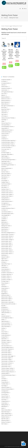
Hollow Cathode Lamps (6, 201)
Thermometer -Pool (5, 366)
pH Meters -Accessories (6, 272)
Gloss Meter (4, 187)
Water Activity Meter (6, 410)
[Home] (1, 17)
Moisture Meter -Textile (6, 250)
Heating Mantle (4, 197)
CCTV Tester (4, 116)
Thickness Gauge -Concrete (7, 370)
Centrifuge (3, 119)
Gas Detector (4, 185)
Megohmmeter (4, 224)
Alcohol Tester (4, 86)
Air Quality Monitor (5, 83)
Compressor (4, 138)
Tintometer (3, 380)
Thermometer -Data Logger (7, 356)
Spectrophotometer (5, 324)
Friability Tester (4, 182)
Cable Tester (4, 111)
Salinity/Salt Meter (5, 312)
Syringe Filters (4, 337)
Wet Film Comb (4, 418)
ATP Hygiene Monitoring (6, 91)
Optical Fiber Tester (5, 264)
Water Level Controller (6, 415)
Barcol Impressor (5, 102)
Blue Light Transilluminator (7, 105)
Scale (2, 314)
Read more (4, 64)
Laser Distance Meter (6, 211)
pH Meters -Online (5, 276)
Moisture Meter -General (6, 236)
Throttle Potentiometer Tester (8, 375)
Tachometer (4, 338)
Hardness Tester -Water (6, 196)
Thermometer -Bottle (6, 354)
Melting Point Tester (5, 225)
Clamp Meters (4, 128)
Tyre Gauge (3, 385)
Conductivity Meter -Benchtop (8, 140)
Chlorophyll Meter (5, 124)
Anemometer (4, 90)
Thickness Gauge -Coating (7, 368)
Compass (3, 137)
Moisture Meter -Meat (6, 243)
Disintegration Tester (6, 163)
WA (5, 67)
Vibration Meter (4, 397)
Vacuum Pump (4, 396)
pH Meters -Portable (5, 279)
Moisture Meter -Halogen (7, 239)
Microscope (4, 231)
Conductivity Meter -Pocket (7, 144)
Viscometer (3, 399)
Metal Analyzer (4, 227)
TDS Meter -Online (5, 340)
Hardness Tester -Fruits (6, 191)
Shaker (2, 319)
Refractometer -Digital (6, 298)
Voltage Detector (5, 401)
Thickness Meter (5, 373)
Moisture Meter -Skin (6, 246)
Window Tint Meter (5, 422)
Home (2, 26)
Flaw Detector (4, 177)
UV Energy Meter (5, 392)
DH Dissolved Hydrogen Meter (8, 159)
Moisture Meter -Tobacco (7, 251)
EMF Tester (3, 170)
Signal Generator (5, 321)
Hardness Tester (5, 189)
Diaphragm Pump (5, 161)
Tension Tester (4, 344)
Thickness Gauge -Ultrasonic (7, 371)
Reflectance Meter (5, 295)
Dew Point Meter (5, 158)
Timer (2, 377)
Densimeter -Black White (6, 154)
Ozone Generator (5, 269)
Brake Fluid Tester (5, 109)
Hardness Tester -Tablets (6, 194)
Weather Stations (5, 417)
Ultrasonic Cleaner (5, 387)
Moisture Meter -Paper (6, 244)
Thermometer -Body (5, 352)
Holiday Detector (5, 199)
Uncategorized (4, 391)
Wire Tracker (4, 424)
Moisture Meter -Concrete (7, 234)
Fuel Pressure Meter (5, 184)
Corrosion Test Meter (6, 147)
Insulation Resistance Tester (7, 208)
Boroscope (3, 107)
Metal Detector (4, 229)
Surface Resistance (5, 335)
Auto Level (3, 93)
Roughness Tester (5, 311)
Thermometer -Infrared (6, 363)
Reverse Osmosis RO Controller (8, 304)
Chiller (2, 121)
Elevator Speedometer (6, 168)
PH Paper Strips (4, 281)
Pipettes (3, 284)
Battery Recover (5, 104)
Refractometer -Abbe (6, 297)
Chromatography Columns (7, 126)
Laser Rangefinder (5, 215)
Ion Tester (3, 210)
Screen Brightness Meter (6, 317)
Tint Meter (3, 378)
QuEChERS (3, 290)
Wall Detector (4, 406)
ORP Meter (3, 265)
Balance (3, 95)
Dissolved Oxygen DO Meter (7, 164)
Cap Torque (4, 114)
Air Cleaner (3, 81)
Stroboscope (4, 333)
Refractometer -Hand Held (7, 302)
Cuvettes (3, 151)
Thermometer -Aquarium (7, 349)
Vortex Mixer (4, 403)
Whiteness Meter (5, 420)
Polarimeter (4, 286)
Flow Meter (3, 178)
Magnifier (3, 220)
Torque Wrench (4, 382)
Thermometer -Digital (6, 357)
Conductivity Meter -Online (7, 142)
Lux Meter (3, 217)
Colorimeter (4, 135)
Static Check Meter (5, 326)
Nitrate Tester (4, 260)
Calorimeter (4, 112)
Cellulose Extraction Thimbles (7, 118)
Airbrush (3, 84)
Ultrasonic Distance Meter (7, 389)
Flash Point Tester (5, 175)
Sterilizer (3, 328)
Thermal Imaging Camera (7, 347)
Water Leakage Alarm (6, 413)
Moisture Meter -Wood (6, 253)
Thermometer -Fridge (6, 359)
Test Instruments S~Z (6, 345)
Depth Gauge (4, 156)
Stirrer (2, 330)
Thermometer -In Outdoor (7, 361)
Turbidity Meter (4, 384)
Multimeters (4, 255)
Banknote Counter (5, 98)
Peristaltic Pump (5, 271)
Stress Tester (4, 331)
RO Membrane (4, 309)
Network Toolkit (5, 257)
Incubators (3, 206)
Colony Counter (4, 133)
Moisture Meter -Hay (6, 241)
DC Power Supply (5, 152)
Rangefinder (4, 293)
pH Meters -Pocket (5, 277)
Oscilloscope (4, 267)
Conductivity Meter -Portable (7, 145)
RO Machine (4, 307)
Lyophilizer (3, 218)
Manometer (4, 222)
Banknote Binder (5, 97)
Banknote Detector (5, 100)
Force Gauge (4, 180)
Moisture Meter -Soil (5, 248)
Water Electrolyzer (5, 411)
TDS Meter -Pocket (5, 342)
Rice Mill (3, 305)
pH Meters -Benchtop (6, 274)
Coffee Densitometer (6, 131)
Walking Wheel (4, 404)
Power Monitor (4, 288)
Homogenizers (4, 203)
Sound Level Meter (5, 323)
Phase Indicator (4, 283)
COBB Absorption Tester (6, 130)
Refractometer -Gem (5, 300)
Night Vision (4, 258)
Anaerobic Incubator (6, 88)
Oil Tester (3, 262)
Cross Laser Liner (5, 149)
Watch (2, 408)
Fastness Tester (4, 171)
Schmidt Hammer (5, 316)
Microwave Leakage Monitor (7, 232)
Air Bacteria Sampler (5, 79)
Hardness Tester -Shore (6, 192)
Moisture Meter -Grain (6, 237)
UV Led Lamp (4, 394)
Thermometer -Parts (5, 364)
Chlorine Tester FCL (5, 123)
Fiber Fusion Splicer (5, 173)
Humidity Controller (5, 204)
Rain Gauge (3, 291)
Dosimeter (3, 166)
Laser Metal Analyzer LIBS (7, 213)
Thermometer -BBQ (5, 351)
